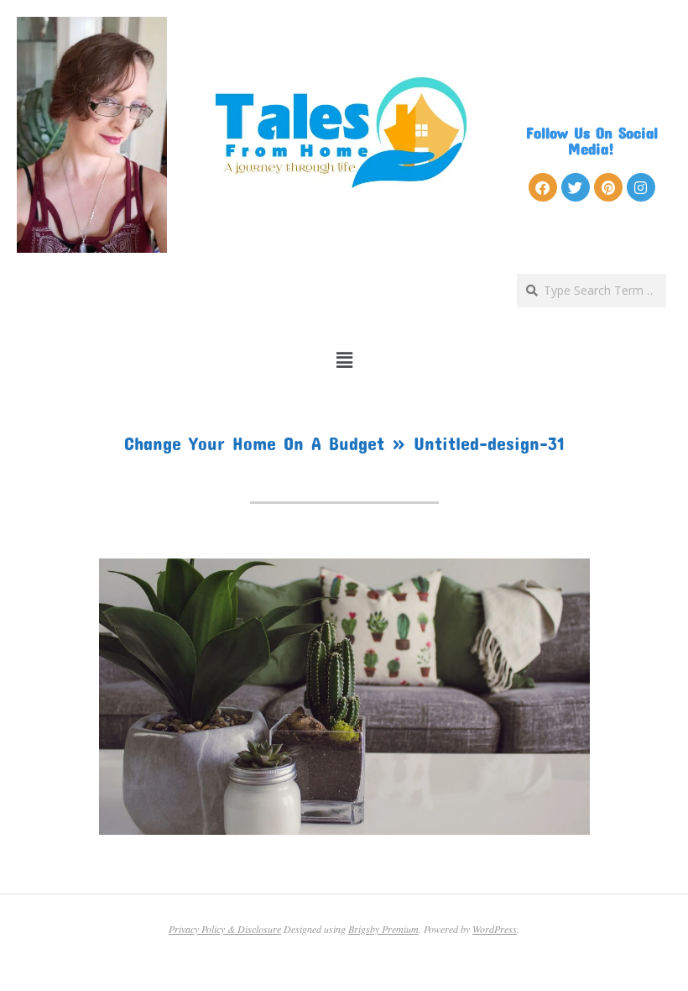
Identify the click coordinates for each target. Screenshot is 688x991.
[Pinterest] (608, 187)
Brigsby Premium (383, 929)
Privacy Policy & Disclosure (225, 929)
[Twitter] (575, 187)
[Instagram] (641, 187)
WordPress (494, 929)
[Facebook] (543, 187)
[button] (344, 360)
